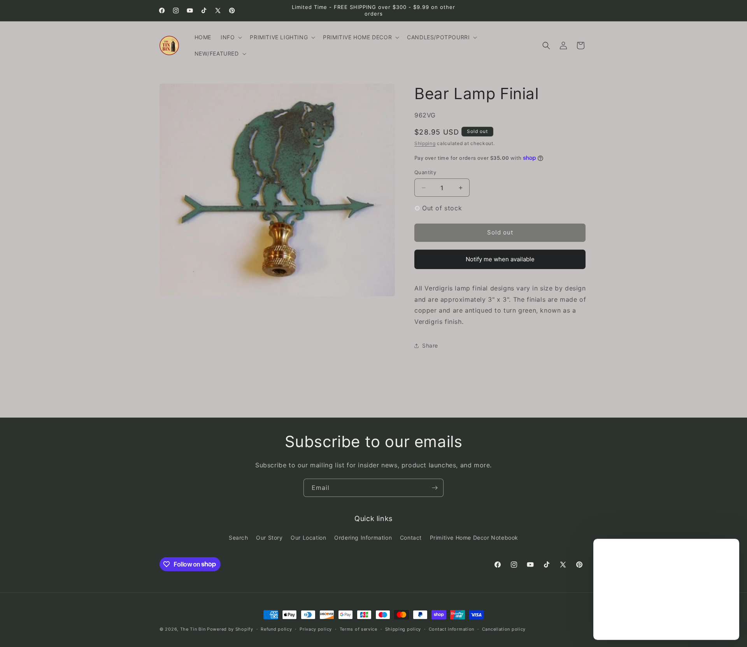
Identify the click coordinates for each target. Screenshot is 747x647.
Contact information (451, 628)
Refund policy (276, 628)
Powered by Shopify (230, 629)
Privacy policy (316, 628)
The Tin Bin (193, 629)
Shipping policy (403, 628)
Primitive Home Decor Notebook (474, 537)
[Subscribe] (434, 488)
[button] (230, 37)
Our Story (269, 537)
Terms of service (358, 628)
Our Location (308, 537)
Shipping (425, 143)
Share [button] (430, 345)
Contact (411, 537)
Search (238, 537)
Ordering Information (363, 537)
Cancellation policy (504, 628)
